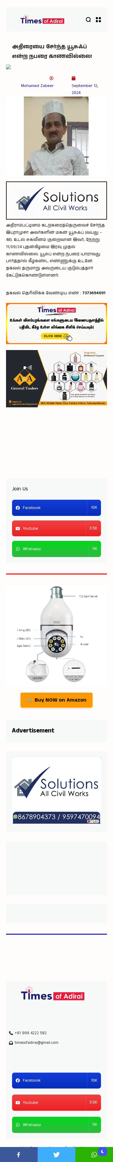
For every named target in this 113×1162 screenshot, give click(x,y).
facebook (19, 1154)
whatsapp (94, 1154)
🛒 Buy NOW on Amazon (56, 700)
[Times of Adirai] (42, 19)
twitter (56, 1154)
